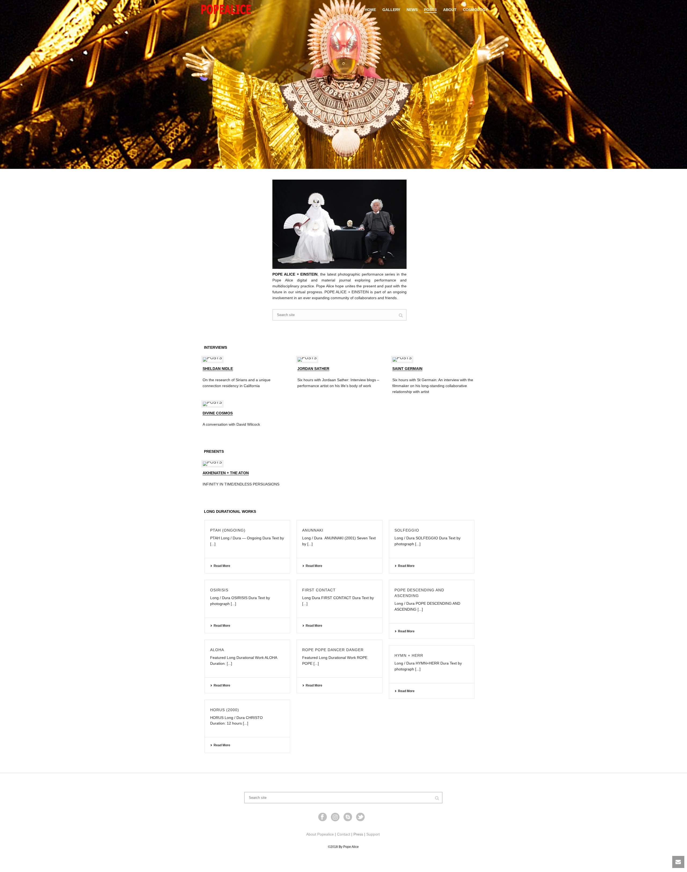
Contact (343, 834)
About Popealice (320, 834)
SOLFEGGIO (406, 530)
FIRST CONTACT (319, 590)
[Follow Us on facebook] (322, 817)
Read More (222, 566)
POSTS (430, 10)
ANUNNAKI (312, 530)
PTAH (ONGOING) (228, 530)
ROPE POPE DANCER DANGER (333, 650)
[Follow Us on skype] (348, 817)
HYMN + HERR (408, 655)
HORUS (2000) (224, 710)
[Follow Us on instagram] (335, 817)
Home (370, 10)
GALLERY (391, 10)
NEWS (412, 10)
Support (373, 834)
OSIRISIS (219, 590)
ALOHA (217, 650)
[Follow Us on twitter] (360, 817)
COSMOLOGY (475, 10)
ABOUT (449, 10)
